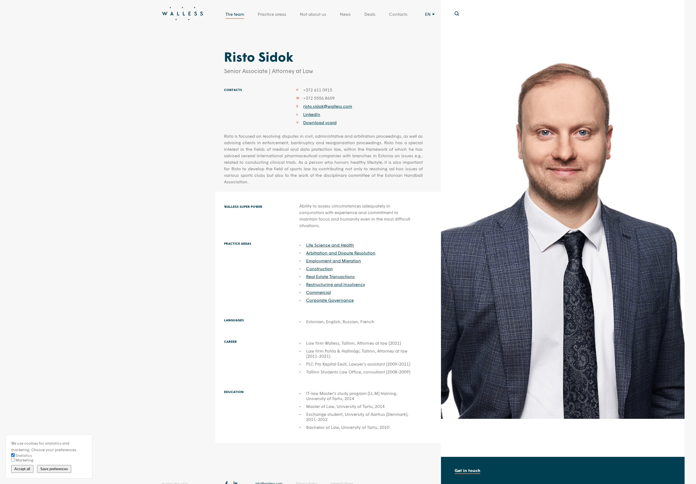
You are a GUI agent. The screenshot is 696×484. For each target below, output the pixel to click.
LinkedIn (311, 114)
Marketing (24, 460)
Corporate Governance (330, 300)
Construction (319, 268)
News (345, 14)
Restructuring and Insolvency (335, 284)
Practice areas (272, 14)
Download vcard (320, 122)
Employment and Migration (333, 260)
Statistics (23, 455)
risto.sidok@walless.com (327, 106)
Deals (369, 14)
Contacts (398, 14)
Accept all (22, 469)
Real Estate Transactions (330, 276)
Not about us (313, 14)
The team (234, 14)
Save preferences (54, 469)
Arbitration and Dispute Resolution (340, 252)
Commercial (318, 292)
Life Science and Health (330, 244)
